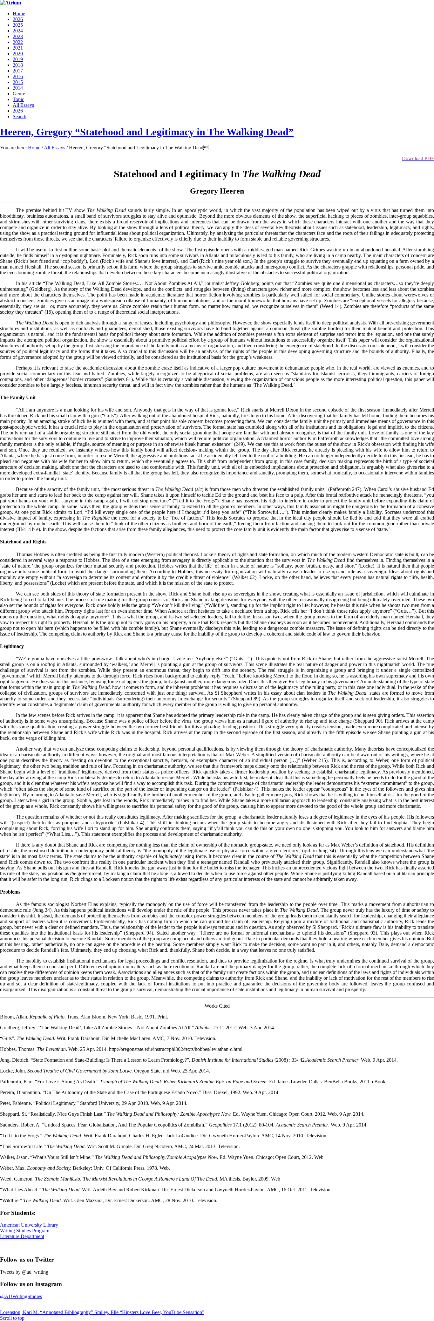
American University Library (29, 1225)
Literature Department (22, 1236)
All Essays (54, 147)
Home (34, 147)
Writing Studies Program (24, 1230)
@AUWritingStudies (21, 1296)
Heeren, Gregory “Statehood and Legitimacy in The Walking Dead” (147, 132)
